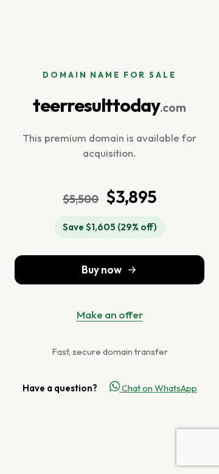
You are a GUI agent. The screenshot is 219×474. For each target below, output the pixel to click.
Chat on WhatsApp (158, 388)
